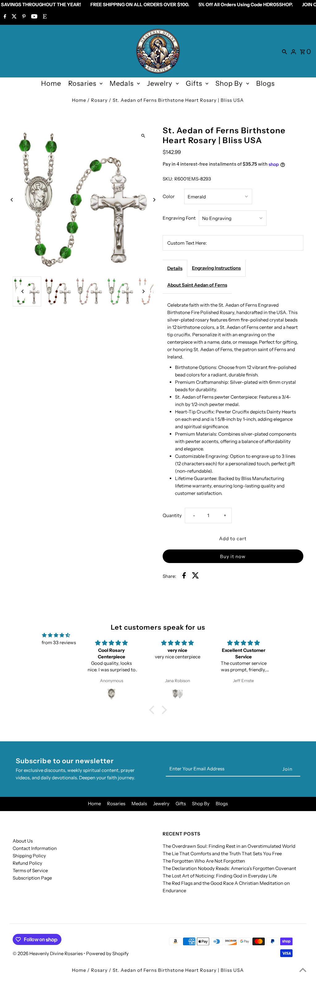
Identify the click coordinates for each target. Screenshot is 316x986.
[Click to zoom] (143, 136)
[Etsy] (44, 17)
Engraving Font (179, 218)
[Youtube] (33, 17)
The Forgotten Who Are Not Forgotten (204, 861)
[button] (153, 709)
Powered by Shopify (107, 953)
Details (174, 268)
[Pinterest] (23, 17)
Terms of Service (30, 870)
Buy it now (233, 556)
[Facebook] (4, 17)
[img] (56, 635)
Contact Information (35, 848)
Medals (122, 83)
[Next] (154, 200)
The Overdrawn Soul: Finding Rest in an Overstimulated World (229, 846)
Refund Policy (27, 863)
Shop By (229, 83)
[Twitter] (13, 17)
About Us (23, 841)
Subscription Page (32, 878)
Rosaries (82, 83)
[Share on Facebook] (184, 576)
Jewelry (160, 83)
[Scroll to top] (303, 970)
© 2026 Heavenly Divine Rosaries (48, 953)
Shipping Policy (29, 856)
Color (169, 196)
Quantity (172, 515)
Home (51, 83)
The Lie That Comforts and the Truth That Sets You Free (222, 853)
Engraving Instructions (216, 268)
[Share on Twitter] (195, 576)
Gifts (194, 83)
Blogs (265, 83)
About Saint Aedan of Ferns (197, 285)
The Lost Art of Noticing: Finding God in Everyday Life (220, 876)
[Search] (285, 51)
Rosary (99, 100)
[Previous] (12, 200)
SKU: (168, 179)
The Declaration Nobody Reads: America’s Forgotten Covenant (229, 868)
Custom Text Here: (187, 243)
